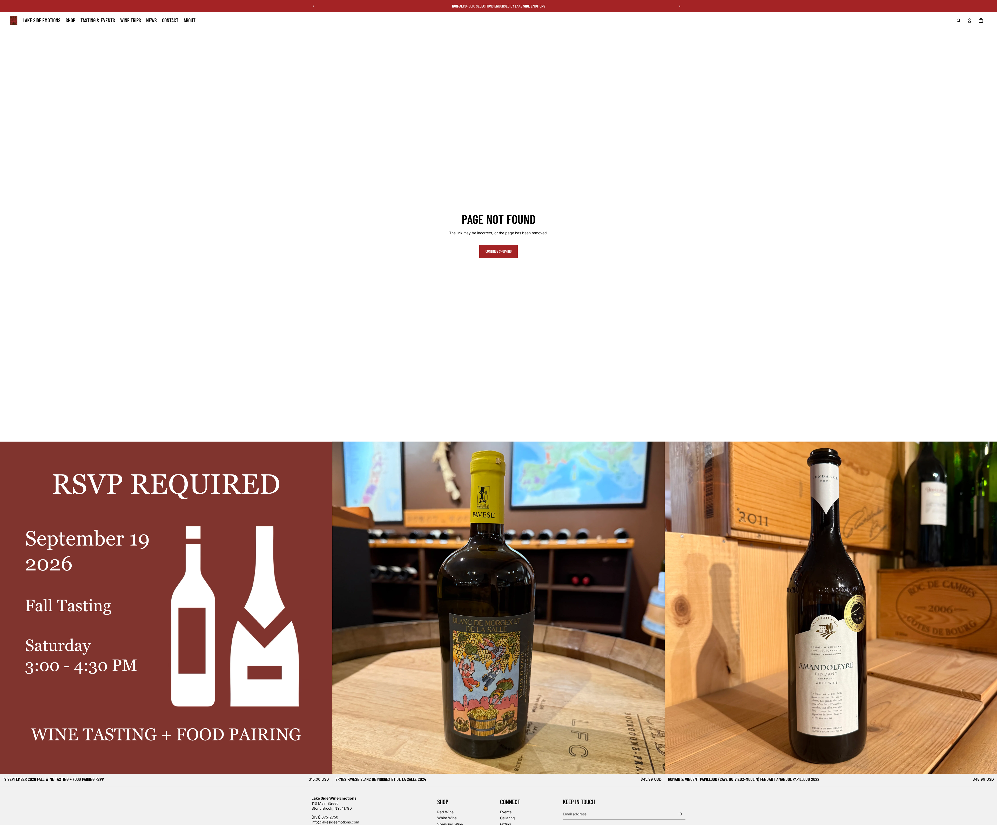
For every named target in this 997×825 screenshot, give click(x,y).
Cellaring (507, 818)
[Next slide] (679, 6)
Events (505, 811)
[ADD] (324, 765)
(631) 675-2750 (325, 817)
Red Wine (445, 811)
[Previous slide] (313, 6)
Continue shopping (498, 251)
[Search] (958, 20)
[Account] (969, 20)
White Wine (447, 818)
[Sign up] (680, 813)
